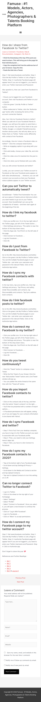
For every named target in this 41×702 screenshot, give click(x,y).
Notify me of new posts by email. (17, 665)
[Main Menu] (20, 32)
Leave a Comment (8, 52)
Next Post (20, 582)
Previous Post (20, 578)
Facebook (20, 52)
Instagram (17, 54)
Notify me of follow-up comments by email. (21, 660)
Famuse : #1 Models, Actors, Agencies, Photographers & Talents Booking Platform (21, 14)
